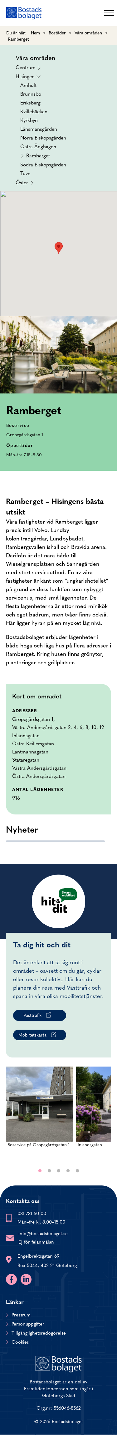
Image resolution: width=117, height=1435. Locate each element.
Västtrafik (32, 1015)
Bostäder (57, 32)
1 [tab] (40, 1171)
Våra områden (88, 32)
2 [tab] (49, 1171)
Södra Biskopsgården (43, 164)
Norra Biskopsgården (43, 137)
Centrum (26, 67)
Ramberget (38, 155)
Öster (22, 182)
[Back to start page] (23, 13)
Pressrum (21, 1314)
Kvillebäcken (33, 111)
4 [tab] (68, 1171)
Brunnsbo (30, 93)
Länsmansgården (38, 128)
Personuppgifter (28, 1323)
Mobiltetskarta (32, 1035)
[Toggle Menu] (109, 13)
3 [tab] (59, 1171)
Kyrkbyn (29, 119)
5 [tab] (77, 1171)
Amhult (28, 84)
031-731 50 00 (31, 1213)
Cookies (20, 1342)
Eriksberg (30, 102)
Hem (35, 32)
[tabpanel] (39, 1113)
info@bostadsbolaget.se (43, 1233)
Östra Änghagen (38, 146)
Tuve (25, 173)
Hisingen (41, 124)
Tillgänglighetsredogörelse (39, 1333)
